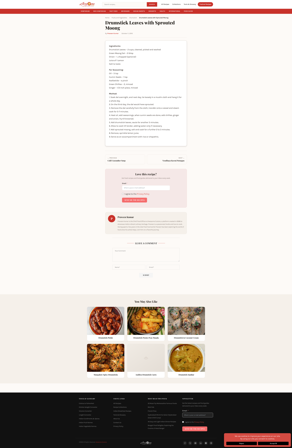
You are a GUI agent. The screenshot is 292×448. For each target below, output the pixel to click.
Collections (176, 4)
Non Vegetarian (99, 11)
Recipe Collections (120, 407)
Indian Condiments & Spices (89, 419)
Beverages (125, 11)
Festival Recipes (205, 4)
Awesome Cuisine (101, 442)
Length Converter (85, 415)
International (174, 11)
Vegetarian (85, 11)
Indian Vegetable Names (87, 426)
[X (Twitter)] (190, 443)
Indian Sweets (139, 11)
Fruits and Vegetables (119, 18)
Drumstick (133, 18)
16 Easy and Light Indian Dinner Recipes (162, 422)
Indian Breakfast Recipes (122, 411)
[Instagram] (206, 443)
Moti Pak (151, 407)
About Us (116, 419)
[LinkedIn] (201, 443)
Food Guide (188, 11)
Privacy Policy (143, 194)
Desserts (152, 11)
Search (152, 4)
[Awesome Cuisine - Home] (89, 4)
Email (124, 183)
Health (162, 11)
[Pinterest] (211, 443)
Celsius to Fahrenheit (86, 403)
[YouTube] (195, 443)
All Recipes (165, 4)
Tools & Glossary (190, 4)
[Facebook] (185, 443)
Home (107, 18)
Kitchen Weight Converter (88, 407)
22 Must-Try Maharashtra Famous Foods (162, 403)
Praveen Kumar (113, 33)
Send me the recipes (134, 200)
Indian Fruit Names (86, 423)
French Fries (152, 411)
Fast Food (114, 11)
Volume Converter (85, 411)
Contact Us (117, 423)
